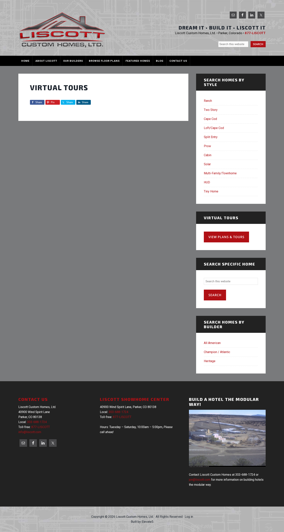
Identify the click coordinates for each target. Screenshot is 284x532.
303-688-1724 (37, 422)
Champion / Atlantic (217, 352)
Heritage (209, 361)
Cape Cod (210, 119)
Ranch (208, 101)
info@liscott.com (29, 432)
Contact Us (33, 399)
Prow (207, 146)
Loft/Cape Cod (214, 128)
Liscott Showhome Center (134, 399)
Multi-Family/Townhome (220, 173)
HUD (207, 182)
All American (212, 343)
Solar (207, 164)
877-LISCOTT (40, 427)
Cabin (207, 155)
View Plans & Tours (226, 237)
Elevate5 (147, 522)
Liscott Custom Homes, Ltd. (61, 30)
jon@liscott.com (199, 479)
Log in (189, 517)
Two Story (211, 110)
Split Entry (211, 137)
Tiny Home (211, 191)
